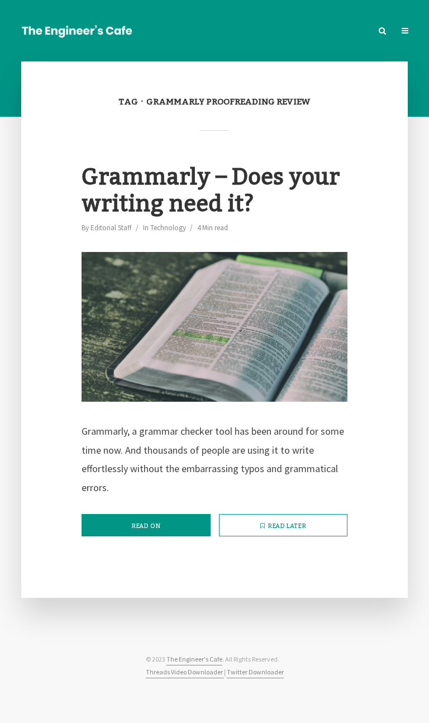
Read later (287, 526)
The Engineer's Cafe (194, 659)
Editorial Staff (111, 227)
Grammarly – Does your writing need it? (211, 191)
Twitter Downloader (255, 672)
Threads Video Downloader (185, 672)
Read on (145, 526)
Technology (168, 227)
